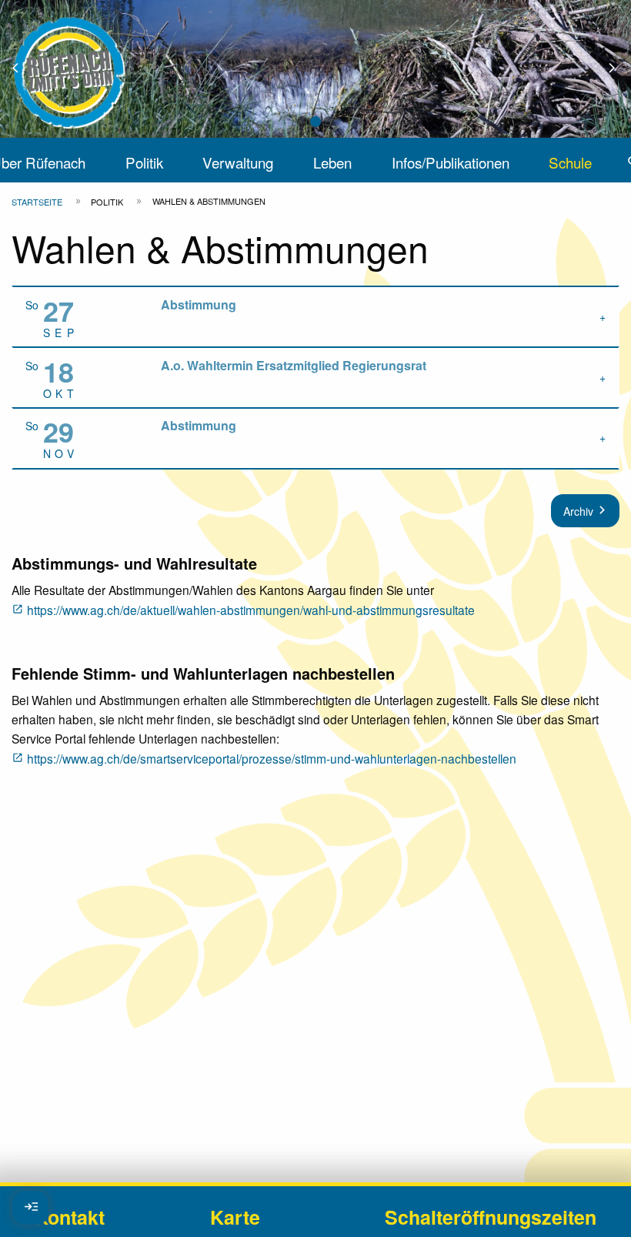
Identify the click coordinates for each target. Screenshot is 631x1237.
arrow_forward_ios (618, 69)
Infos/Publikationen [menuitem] (450, 162)
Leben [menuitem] (332, 162)
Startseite (37, 202)
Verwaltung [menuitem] (237, 162)
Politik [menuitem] (144, 162)
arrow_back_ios (24, 69)
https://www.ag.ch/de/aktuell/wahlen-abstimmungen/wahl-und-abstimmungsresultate (251, 609)
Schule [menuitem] (570, 162)
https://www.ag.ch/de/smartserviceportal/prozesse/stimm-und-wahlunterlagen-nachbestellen (271, 758)
